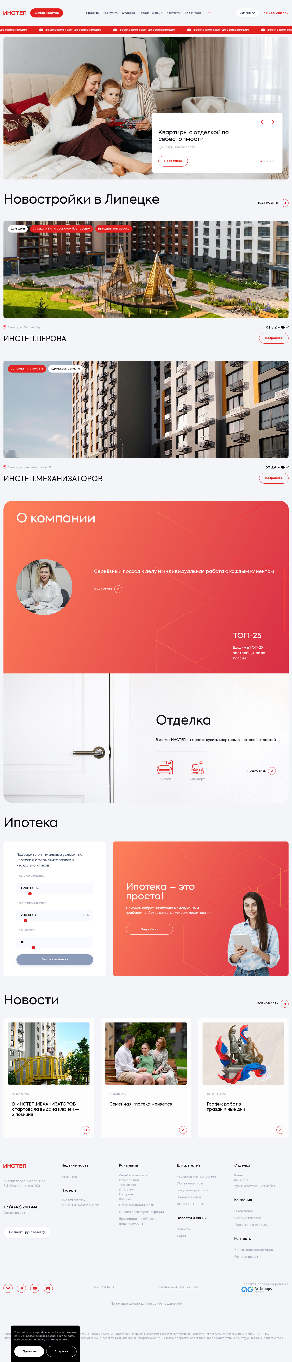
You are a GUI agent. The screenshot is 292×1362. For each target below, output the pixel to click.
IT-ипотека (127, 1189)
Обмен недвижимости (136, 1205)
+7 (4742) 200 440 (275, 13)
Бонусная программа (193, 1190)
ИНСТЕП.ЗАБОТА (190, 1204)
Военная (125, 1199)
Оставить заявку (54, 959)
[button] (146, 30)
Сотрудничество (247, 1218)
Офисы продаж (246, 1256)
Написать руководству (27, 1232)
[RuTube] (48, 1288)
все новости (268, 1003)
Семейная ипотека (133, 1175)
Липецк (245, 13)
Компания (243, 1200)
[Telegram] (21, 1288)
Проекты (69, 1190)
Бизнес (239, 1175)
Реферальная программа (196, 1176)
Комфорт (241, 1180)
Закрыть (61, 1351)
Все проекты (268, 203)
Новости (184, 1229)
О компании (243, 1211)
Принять (29, 1351)
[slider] (30, 893)
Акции (181, 1236)
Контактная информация (254, 1250)
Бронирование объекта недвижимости (137, 1221)
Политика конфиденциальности (178, 1287)
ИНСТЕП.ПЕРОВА (73, 1200)
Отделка (128, 13)
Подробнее (173, 161)
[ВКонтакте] (8, 1288)
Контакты (174, 13)
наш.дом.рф (172, 1303)
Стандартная (129, 1180)
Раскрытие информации (253, 1225)
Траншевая (127, 1185)
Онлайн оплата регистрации (141, 1212)
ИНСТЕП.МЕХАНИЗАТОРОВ (80, 1205)
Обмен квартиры (190, 1183)
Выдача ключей (189, 1197)
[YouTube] (34, 1288)
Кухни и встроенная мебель (255, 1186)
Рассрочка (127, 1194)
